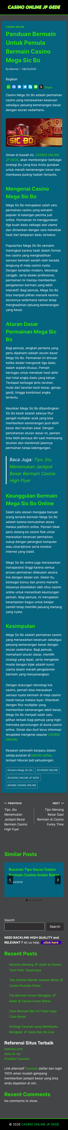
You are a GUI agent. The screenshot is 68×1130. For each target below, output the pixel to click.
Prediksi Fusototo (17, 1059)
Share (48, 87)
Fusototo (31, 1068)
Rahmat (13, 69)
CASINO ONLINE (15, 26)
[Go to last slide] (10, 879)
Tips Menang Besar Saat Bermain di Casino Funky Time (50, 814)
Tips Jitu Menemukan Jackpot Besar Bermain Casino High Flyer (15, 816)
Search (9, 920)
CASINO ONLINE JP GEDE (23, 777)
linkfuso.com (13, 1049)
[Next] (58, 879)
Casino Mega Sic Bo (19, 770)
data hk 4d (12, 1054)
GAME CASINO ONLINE (21, 785)
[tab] (27, 900)
